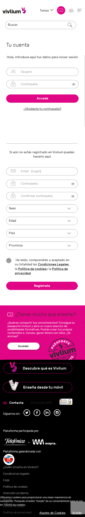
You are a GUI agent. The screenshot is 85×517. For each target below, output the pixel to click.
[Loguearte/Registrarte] (71, 9)
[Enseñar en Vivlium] (42, 386)
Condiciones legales (16, 474)
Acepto (77, 513)
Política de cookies (32, 269)
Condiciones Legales (53, 264)
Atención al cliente (15, 493)
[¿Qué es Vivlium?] (42, 367)
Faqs (6, 480)
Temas (45, 10)
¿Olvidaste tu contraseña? (42, 109)
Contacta (16, 403)
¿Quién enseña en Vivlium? (20, 467)
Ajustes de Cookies (52, 513)
